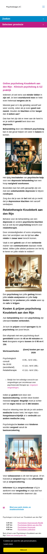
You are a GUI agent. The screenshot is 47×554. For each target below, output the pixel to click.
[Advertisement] (23, 53)
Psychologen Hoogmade (26, 527)
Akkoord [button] (23, 550)
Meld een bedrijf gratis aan (16, 535)
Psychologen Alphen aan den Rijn (30, 525)
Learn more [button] (8, 544)
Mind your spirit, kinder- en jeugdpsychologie (20, 508)
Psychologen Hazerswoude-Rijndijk (30, 523)
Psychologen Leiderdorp (26, 529)
